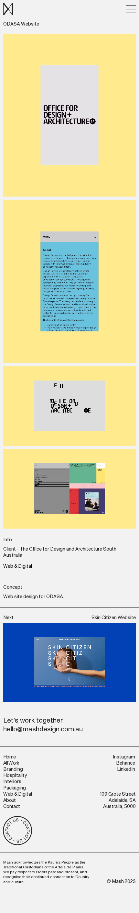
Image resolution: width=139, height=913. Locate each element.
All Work (11, 763)
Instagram (124, 757)
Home (9, 757)
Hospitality (15, 775)
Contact (11, 806)
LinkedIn (126, 769)
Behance (125, 763)
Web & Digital (17, 566)
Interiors (12, 782)
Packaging (14, 788)
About (9, 800)
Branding (13, 769)
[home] (8, 9)
